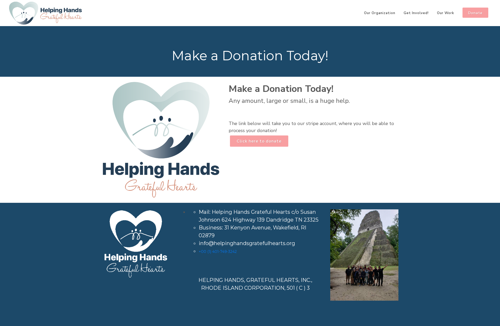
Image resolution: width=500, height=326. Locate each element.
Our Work (445, 13)
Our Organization (379, 13)
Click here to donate (259, 141)
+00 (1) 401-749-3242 (218, 251)
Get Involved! (416, 13)
